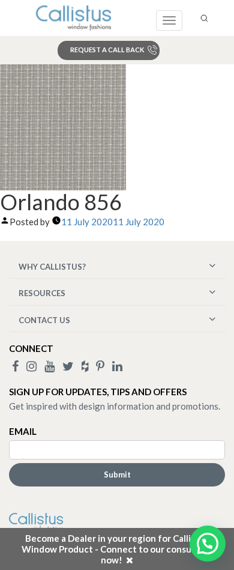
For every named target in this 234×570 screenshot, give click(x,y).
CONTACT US (44, 320)
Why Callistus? (52, 266)
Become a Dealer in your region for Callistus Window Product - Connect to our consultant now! (117, 549)
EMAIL (23, 431)
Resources (42, 293)
